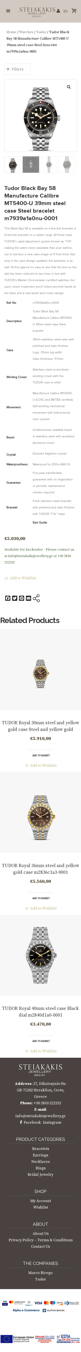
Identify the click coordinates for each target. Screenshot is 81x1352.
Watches (26, 32)
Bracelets (40, 1148)
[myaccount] (58, 11)
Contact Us (40, 1246)
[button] (69, 87)
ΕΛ (66, 11)
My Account (40, 1200)
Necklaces (40, 1161)
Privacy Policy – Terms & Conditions (41, 1240)
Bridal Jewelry (40, 1174)
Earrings (40, 1155)
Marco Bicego (40, 1272)
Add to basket (41, 755)
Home (11, 32)
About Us (41, 1233)
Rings (41, 1168)
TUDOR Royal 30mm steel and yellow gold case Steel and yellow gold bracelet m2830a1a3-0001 (40, 729)
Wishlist (40, 1207)
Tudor (41, 32)
